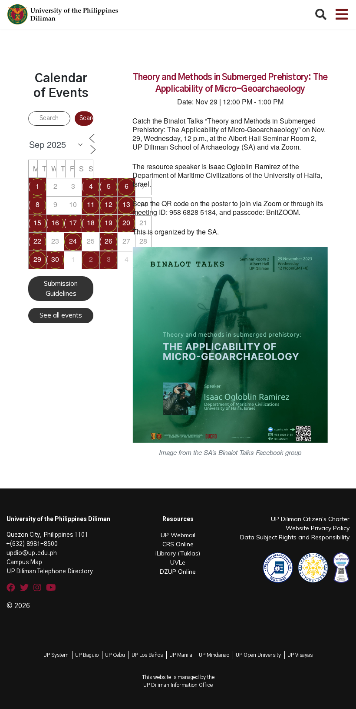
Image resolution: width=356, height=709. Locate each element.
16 (55, 222)
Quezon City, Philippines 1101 (47, 535)
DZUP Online (178, 571)
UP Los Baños (147, 655)
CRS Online (178, 544)
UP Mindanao (214, 655)
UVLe (177, 562)
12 (108, 204)
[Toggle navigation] (342, 14)
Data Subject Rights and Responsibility (294, 537)
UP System (56, 655)
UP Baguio (87, 655)
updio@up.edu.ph (32, 553)
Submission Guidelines (61, 288)
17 (73, 222)
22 (37, 241)
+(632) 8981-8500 (32, 544)
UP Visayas (300, 655)
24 (73, 241)
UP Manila (180, 655)
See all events (61, 315)
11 (91, 204)
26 (108, 241)
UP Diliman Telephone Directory (50, 572)
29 (37, 259)
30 (55, 259)
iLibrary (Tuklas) (177, 553)
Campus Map (24, 562)
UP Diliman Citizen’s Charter (310, 519)
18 (91, 222)
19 (108, 222)
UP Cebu (115, 655)
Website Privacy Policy (317, 528)
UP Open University (258, 655)
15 (37, 222)
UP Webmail (178, 535)
